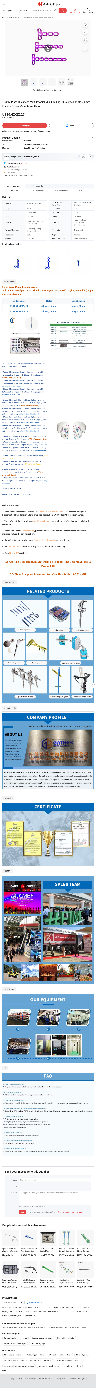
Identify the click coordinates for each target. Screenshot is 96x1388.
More (4, 1370)
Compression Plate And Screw (36, 1311)
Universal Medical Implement (42, 1338)
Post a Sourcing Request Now (70, 1212)
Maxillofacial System (32, 1307)
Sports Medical (30, 1316)
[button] (86, 190)
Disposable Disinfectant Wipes (15, 1343)
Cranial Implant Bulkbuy (72, 1366)
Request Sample (44, 131)
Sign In (6, 175)
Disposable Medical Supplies (44, 17)
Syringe (24, 1338)
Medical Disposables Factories (60, 1355)
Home (4, 17)
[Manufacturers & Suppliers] (48, 4)
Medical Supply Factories (35, 1355)
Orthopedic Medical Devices (49, 1366)
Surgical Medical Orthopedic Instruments (19, 1366)
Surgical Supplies (10, 1338)
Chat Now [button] (73, 125)
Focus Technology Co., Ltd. (32, 1379)
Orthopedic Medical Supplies (14, 1360)
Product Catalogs (35, 1302)
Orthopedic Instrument (79, 1311)
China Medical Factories (13, 1355)
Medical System (82, 1355)
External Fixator (53, 1311)
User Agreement (61, 1379)
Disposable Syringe (38, 1343)
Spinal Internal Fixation (79, 1307)
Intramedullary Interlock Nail (58, 1307)
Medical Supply (27, 17)
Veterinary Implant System (12, 1316)
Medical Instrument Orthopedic (67, 1360)
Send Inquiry (24, 125)
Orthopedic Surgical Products (40, 1360)
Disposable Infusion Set (65, 1338)
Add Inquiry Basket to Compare (48, 90)
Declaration (72, 1379)
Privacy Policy (82, 1379)
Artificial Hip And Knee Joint (12, 1307)
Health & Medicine (14, 17)
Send (22, 1212)
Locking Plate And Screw (11, 1311)
